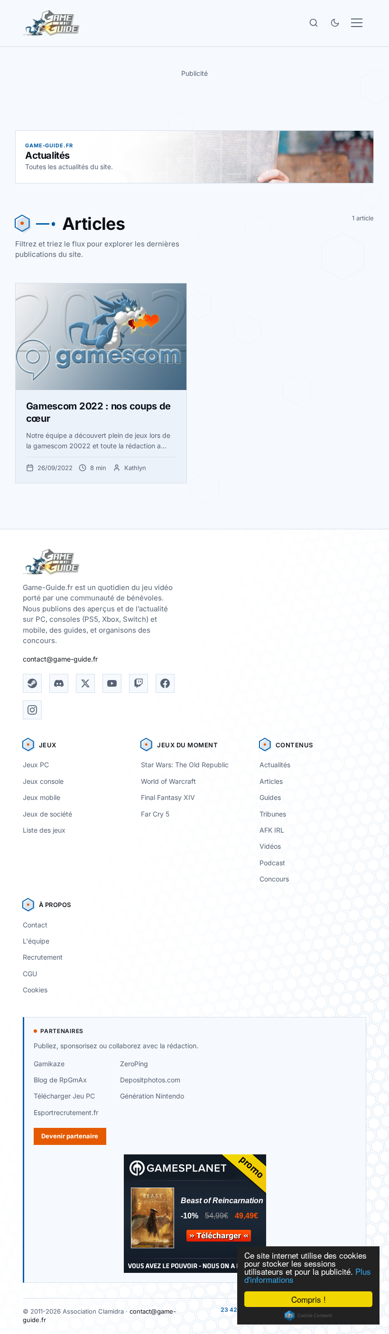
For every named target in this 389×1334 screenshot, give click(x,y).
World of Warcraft (168, 781)
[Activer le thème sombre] (334, 22)
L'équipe (36, 941)
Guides (270, 797)
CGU (30, 974)
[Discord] (58, 683)
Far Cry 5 (155, 814)
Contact (35, 925)
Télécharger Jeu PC (64, 1096)
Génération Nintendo (152, 1096)
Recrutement (43, 957)
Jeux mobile (41, 797)
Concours (274, 879)
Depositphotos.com (150, 1080)
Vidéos (270, 846)
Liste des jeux (44, 830)
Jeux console (43, 781)
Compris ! (308, 1299)
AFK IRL (271, 830)
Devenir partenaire (69, 1136)
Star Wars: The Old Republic (185, 765)
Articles (271, 781)
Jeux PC (36, 765)
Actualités (274, 765)
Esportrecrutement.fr (66, 1112)
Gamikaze (49, 1064)
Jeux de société (47, 814)
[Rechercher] (313, 22)
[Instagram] (32, 709)
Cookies (35, 990)
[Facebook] (165, 683)
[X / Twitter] (85, 683)
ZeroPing (134, 1064)
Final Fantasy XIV (168, 797)
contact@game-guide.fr (60, 659)
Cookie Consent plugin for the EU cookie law (308, 1315)
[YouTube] (111, 683)
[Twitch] (138, 683)
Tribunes (272, 814)
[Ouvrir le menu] (356, 22)
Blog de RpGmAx (60, 1080)
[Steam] (32, 683)
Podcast (272, 863)
